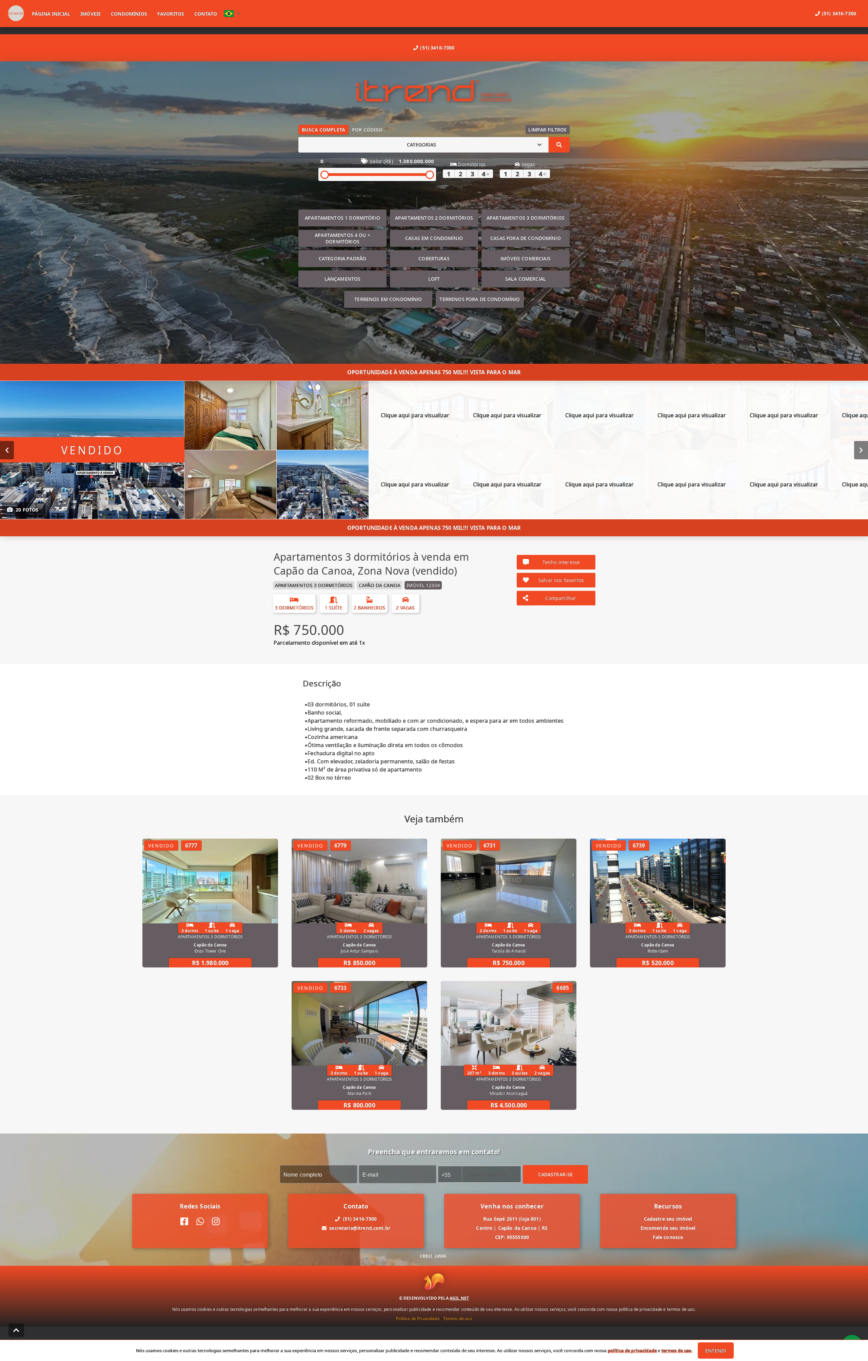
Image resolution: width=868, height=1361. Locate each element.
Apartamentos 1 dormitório (342, 218)
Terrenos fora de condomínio (479, 299)
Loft (434, 279)
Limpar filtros (547, 129)
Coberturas (434, 258)
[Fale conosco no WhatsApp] (200, 1221)
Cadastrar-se (555, 1174)
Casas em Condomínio (434, 238)
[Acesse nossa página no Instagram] (216, 1221)
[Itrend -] (434, 91)
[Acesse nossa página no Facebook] (184, 1221)
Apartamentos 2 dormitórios (434, 218)
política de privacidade (632, 1350)
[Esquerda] (7, 450)
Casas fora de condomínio (525, 238)
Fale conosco (668, 1237)
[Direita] (861, 450)
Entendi (715, 1350)
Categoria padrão (342, 258)
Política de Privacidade (417, 1318)
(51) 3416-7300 (437, 47)
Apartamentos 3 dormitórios (526, 218)
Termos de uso (457, 1318)
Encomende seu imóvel (668, 1228)
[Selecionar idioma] (232, 13)
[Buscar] (559, 145)
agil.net (459, 1298)
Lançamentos (342, 279)
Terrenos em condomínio (388, 299)
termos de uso (677, 1350)
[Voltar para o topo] (16, 1330)
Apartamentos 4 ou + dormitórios (342, 238)
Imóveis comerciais (525, 258)
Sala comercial (525, 279)
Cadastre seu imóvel (668, 1219)
